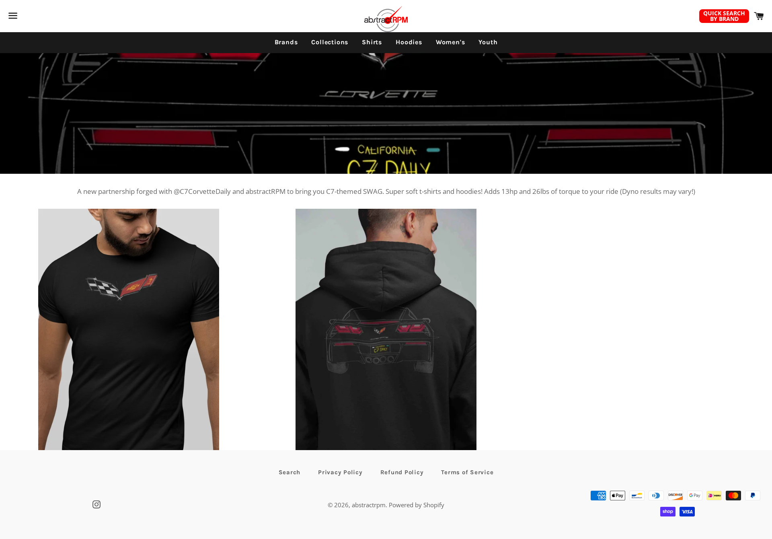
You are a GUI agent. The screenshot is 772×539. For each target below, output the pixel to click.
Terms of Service (467, 472)
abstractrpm (369, 505)
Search (290, 472)
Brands (286, 42)
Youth (487, 42)
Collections (329, 42)
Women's (450, 42)
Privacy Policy (340, 472)
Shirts (372, 42)
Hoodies (409, 42)
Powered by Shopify (416, 505)
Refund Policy (402, 472)
